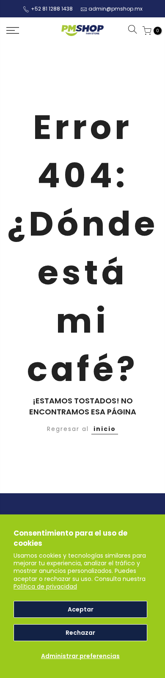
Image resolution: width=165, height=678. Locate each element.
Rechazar (80, 632)
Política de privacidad (45, 586)
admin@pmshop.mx (115, 8)
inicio (105, 429)
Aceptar (81, 609)
